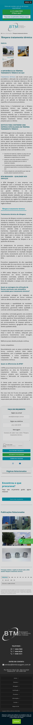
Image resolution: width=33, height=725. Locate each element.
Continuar (16, 721)
